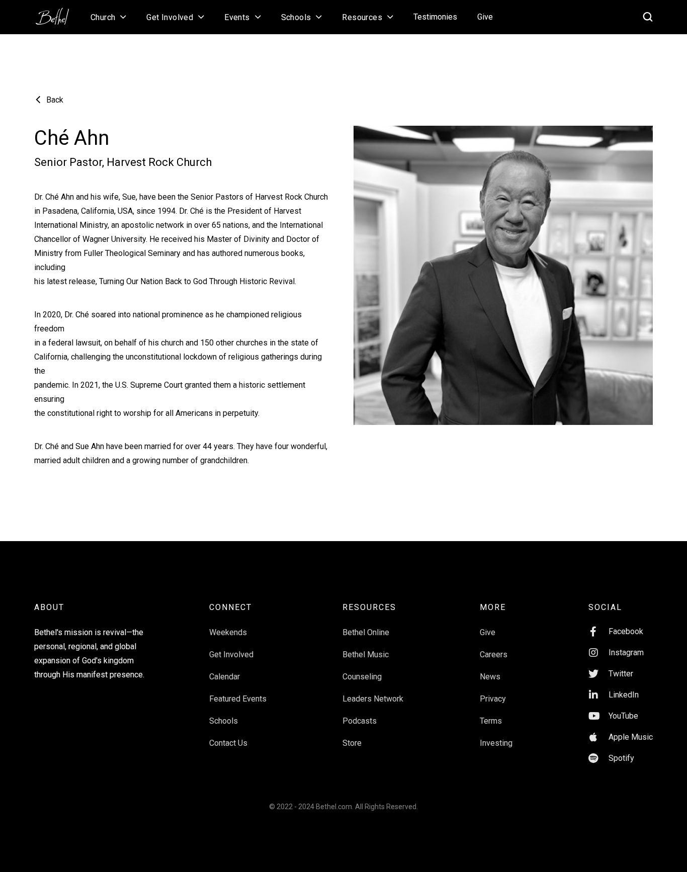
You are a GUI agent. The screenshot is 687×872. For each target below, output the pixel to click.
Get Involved (231, 654)
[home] (57, 13)
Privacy (493, 699)
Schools (223, 721)
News (490, 676)
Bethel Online (365, 632)
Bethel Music (365, 654)
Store (352, 743)
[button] (108, 17)
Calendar (224, 676)
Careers (493, 654)
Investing (496, 743)
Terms (491, 721)
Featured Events (238, 699)
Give (485, 17)
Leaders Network (372, 699)
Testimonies (435, 17)
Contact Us (228, 743)
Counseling (362, 676)
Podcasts (359, 721)
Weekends (228, 632)
